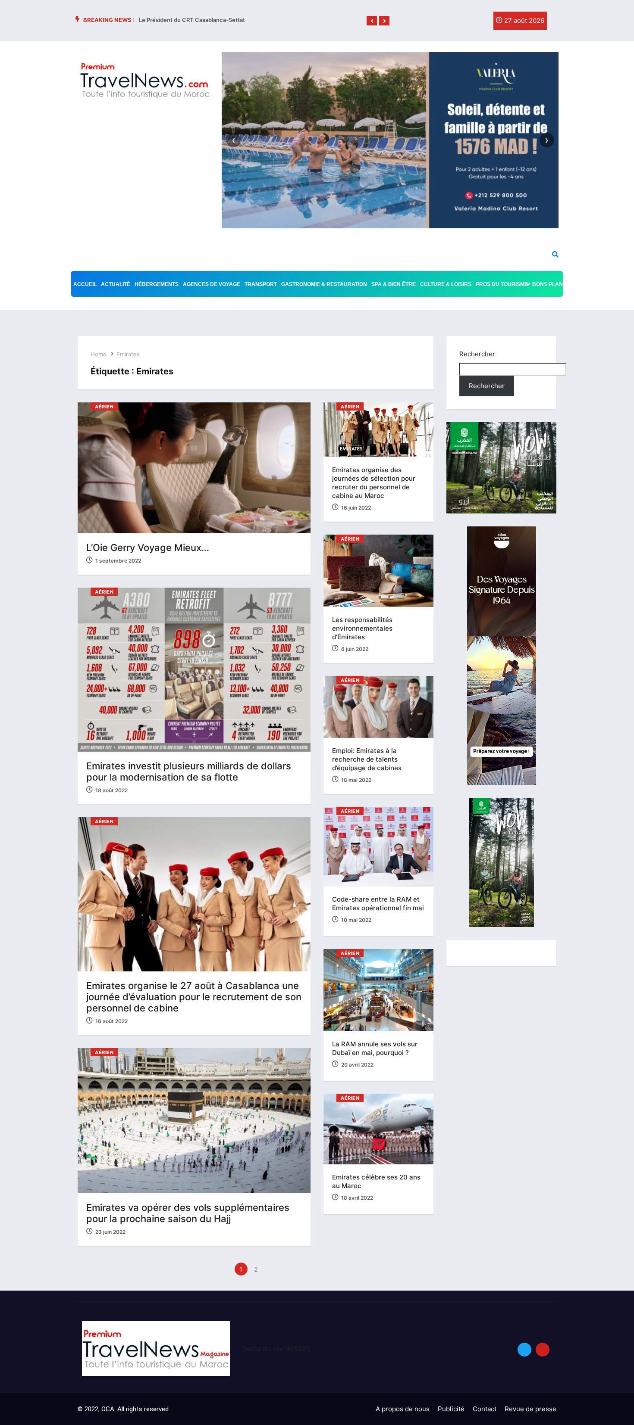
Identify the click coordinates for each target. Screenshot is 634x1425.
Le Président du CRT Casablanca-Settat (192, 19)
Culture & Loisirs (445, 284)
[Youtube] (542, 1350)
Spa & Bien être (393, 284)
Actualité (115, 284)
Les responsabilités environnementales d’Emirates (362, 628)
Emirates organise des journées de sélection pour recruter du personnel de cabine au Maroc (373, 483)
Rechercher (477, 354)
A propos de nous (403, 1409)
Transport (261, 284)
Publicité (451, 1409)
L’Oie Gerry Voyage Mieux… (147, 547)
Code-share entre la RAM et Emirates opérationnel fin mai (378, 903)
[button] (372, 21)
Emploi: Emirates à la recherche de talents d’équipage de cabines (367, 759)
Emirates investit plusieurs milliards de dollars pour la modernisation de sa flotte (188, 771)
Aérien (104, 407)
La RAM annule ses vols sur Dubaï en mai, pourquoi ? (374, 1048)
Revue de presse (530, 1409)
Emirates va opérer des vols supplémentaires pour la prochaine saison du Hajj (187, 1213)
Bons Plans (549, 284)
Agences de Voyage (211, 284)
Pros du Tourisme (502, 284)
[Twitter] (461, 23)
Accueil (85, 284)
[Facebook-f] (443, 23)
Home (99, 354)
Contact (484, 1409)
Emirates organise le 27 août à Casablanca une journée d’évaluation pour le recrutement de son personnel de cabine (193, 997)
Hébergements (157, 284)
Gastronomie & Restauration (324, 284)
